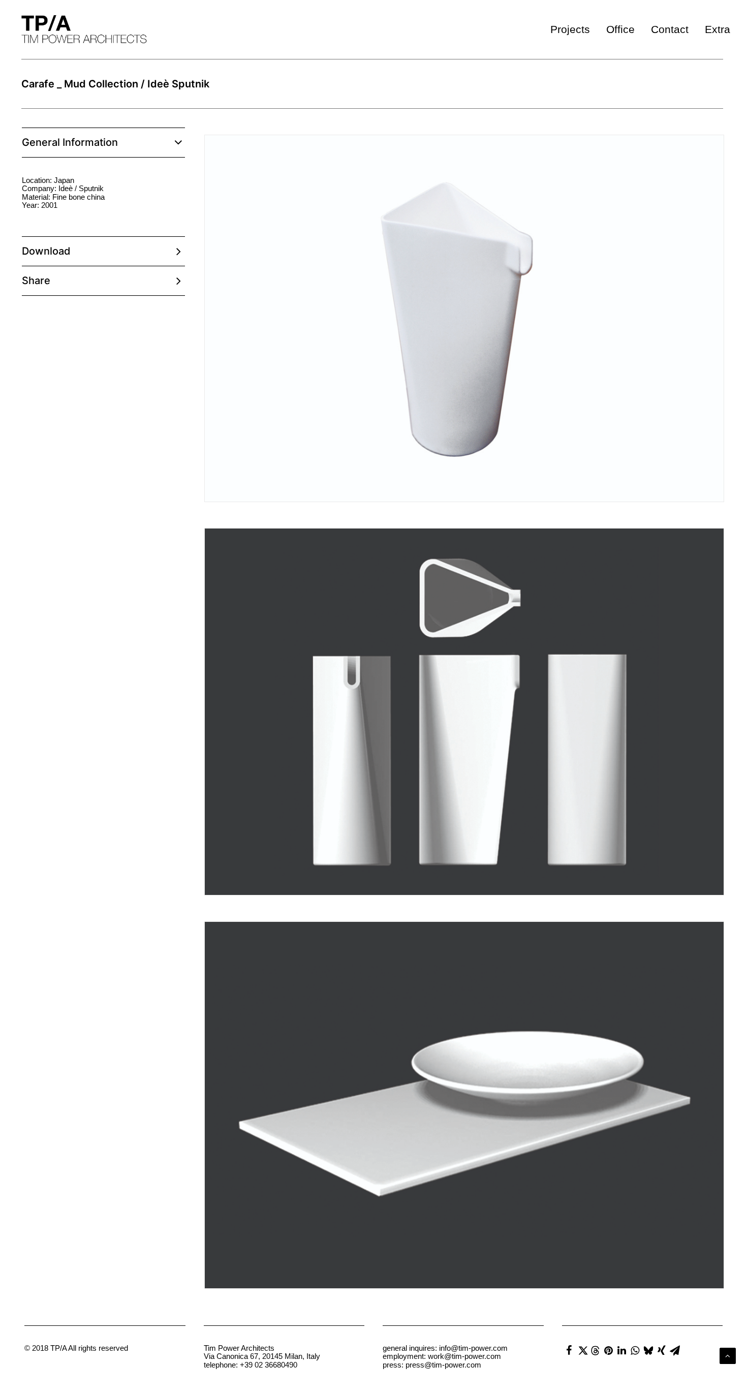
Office (620, 29)
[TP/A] (82, 29)
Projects (570, 29)
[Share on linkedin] (622, 1350)
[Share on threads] (595, 1351)
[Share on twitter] (582, 1350)
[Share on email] (675, 1350)
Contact (670, 29)
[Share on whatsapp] (635, 1350)
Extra (717, 29)
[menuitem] (573, 29)
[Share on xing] (662, 1350)
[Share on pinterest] (609, 1350)
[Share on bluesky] (648, 1350)
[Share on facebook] (569, 1350)
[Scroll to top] (728, 1355)
